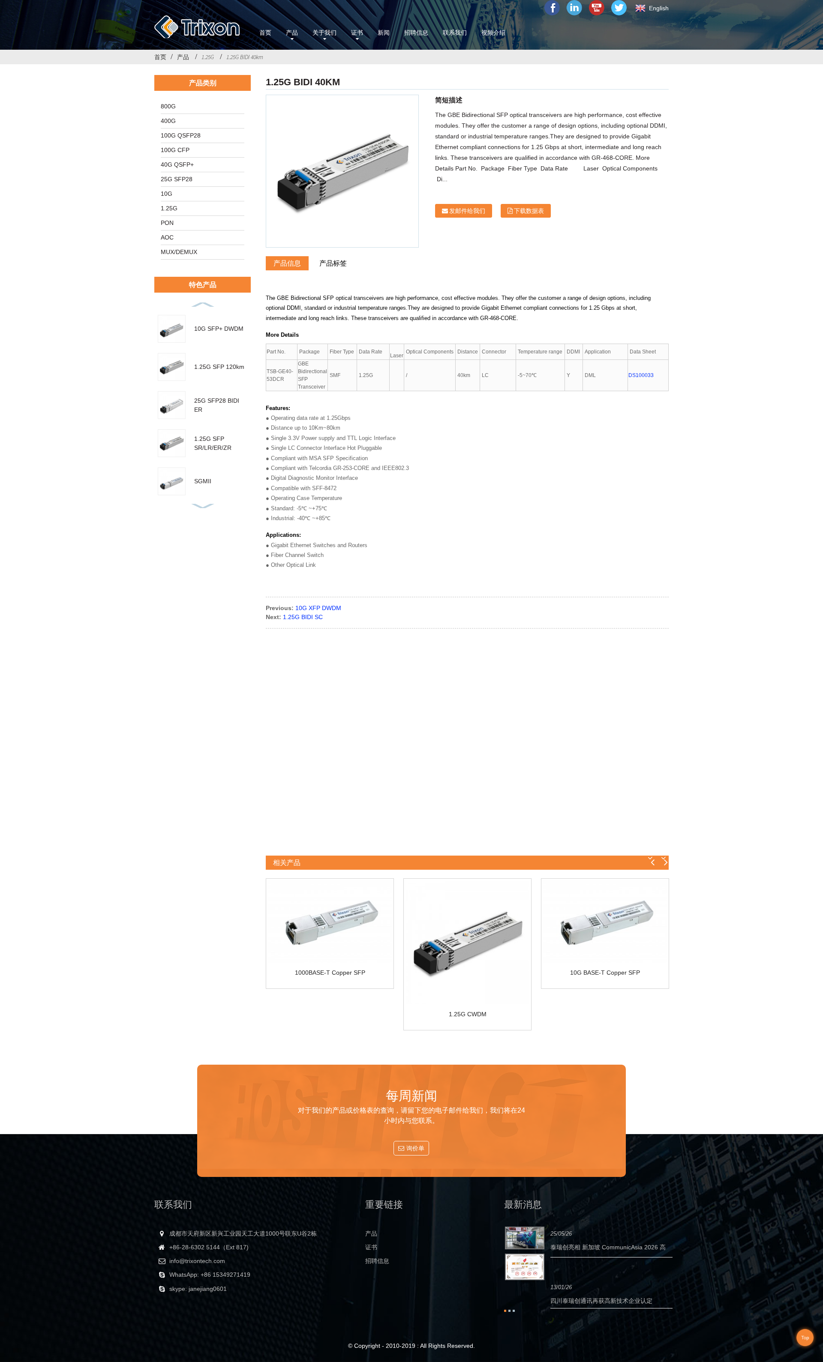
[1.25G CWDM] (467, 942)
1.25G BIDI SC (303, 617)
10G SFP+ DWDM (218, 328)
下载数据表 (529, 210)
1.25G (207, 57)
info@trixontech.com (197, 1260)
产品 (183, 57)
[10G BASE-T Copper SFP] (605, 921)
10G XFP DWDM (318, 608)
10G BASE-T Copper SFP (605, 972)
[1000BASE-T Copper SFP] (330, 921)
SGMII (202, 481)
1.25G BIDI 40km (244, 57)
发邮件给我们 (467, 210)
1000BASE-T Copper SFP (330, 972)
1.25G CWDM (468, 1014)
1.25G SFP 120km (219, 366)
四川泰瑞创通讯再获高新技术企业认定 (601, 1300)
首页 (160, 57)
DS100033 (641, 375)
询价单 (415, 1148)
